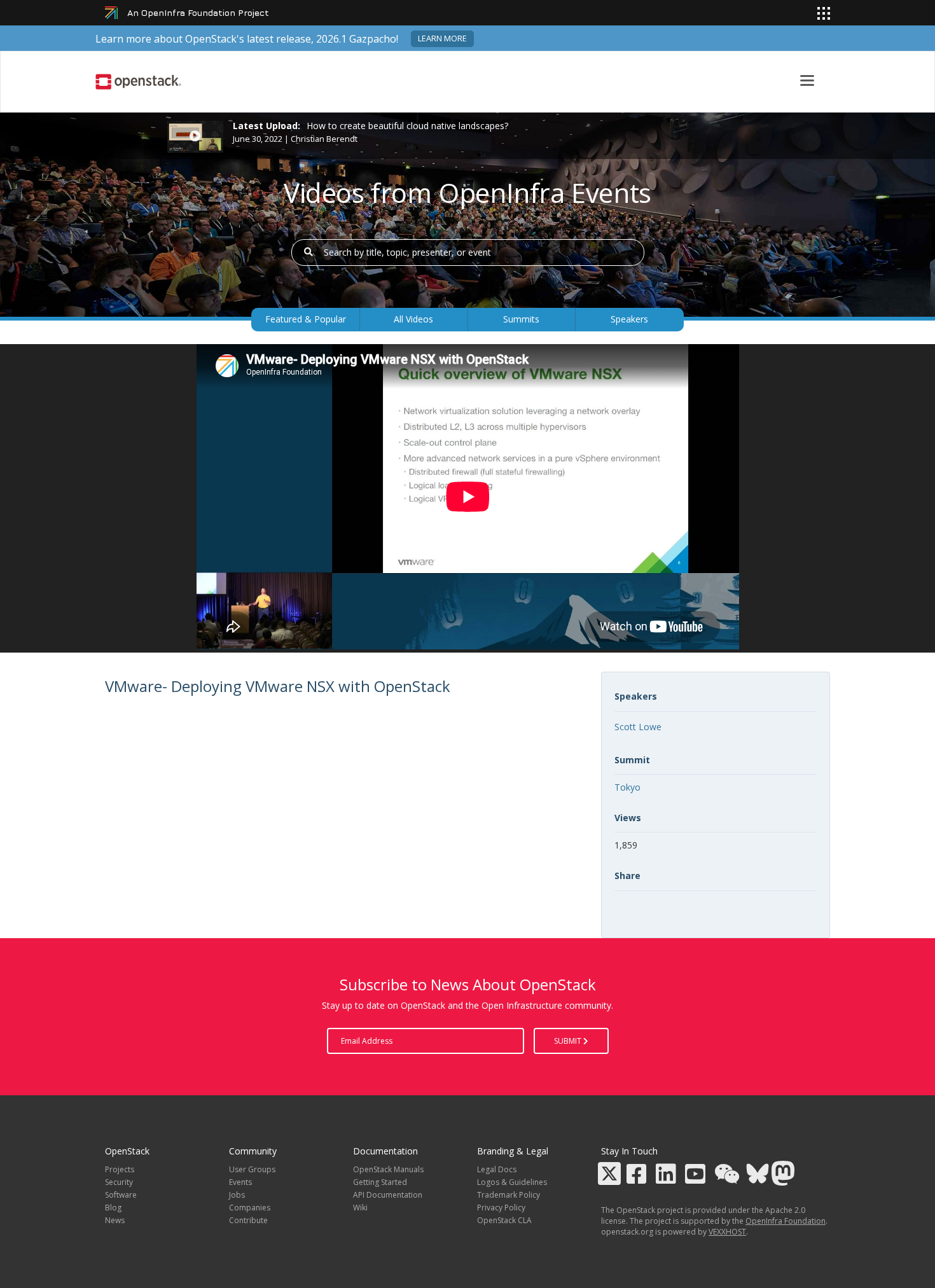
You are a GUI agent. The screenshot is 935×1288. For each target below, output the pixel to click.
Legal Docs (496, 1169)
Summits (521, 319)
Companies (249, 1207)
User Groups (252, 1169)
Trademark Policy (508, 1194)
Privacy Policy (501, 1207)
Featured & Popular (305, 319)
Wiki (360, 1207)
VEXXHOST (727, 1231)
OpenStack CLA (504, 1220)
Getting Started (380, 1182)
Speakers (629, 319)
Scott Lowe (637, 727)
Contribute (248, 1220)
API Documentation (387, 1194)
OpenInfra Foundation (785, 1220)
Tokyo (627, 787)
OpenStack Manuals (388, 1169)
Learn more (442, 38)
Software (121, 1194)
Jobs (237, 1194)
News (115, 1220)
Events (240, 1182)
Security (119, 1182)
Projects (119, 1169)
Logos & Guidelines (512, 1182)
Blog (113, 1207)
